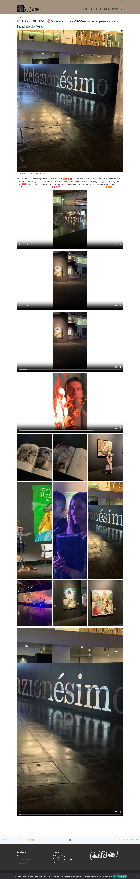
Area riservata (21, 863)
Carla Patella (23, 173)
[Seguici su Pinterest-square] (122, 2)
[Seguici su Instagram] (119, 2)
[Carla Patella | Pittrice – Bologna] (29, 8)
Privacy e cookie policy (24, 859)
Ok (114, 876)
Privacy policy (122, 876)
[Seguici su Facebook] (116, 2)
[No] (138, 876)
